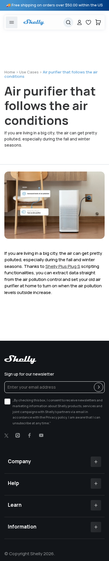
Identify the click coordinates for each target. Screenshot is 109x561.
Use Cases (29, 72)
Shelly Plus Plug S (62, 266)
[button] (98, 22)
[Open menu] (11, 22)
